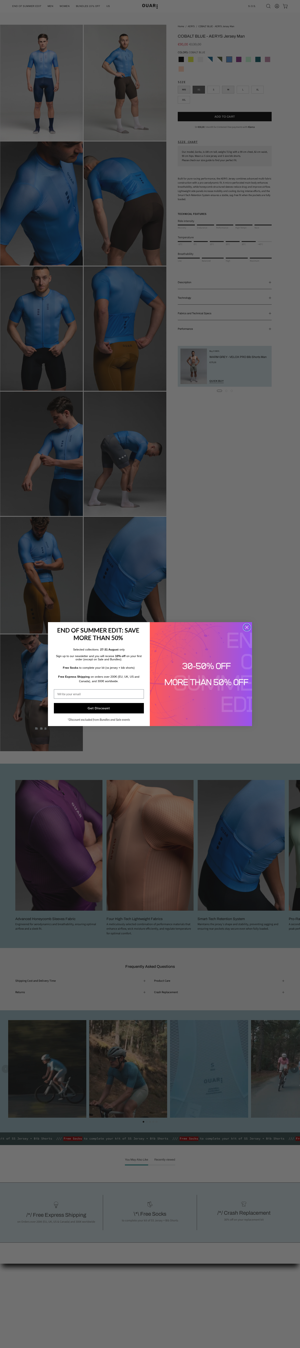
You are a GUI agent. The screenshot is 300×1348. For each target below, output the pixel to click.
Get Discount (99, 708)
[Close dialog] (246, 627)
